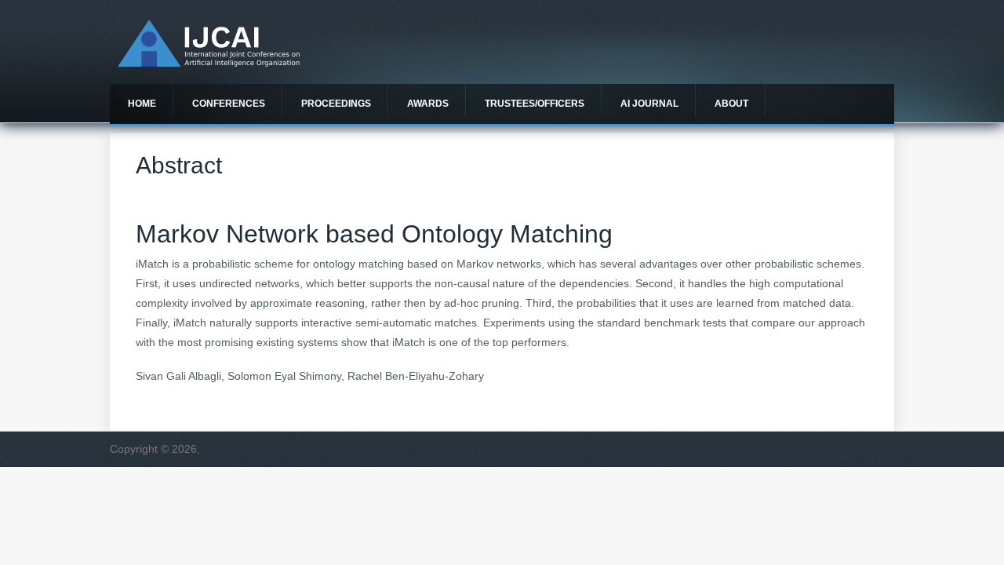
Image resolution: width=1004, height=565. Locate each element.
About (731, 103)
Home (142, 103)
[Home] (209, 62)
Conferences (228, 103)
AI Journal (649, 103)
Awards (428, 103)
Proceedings (336, 103)
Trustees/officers (534, 103)
